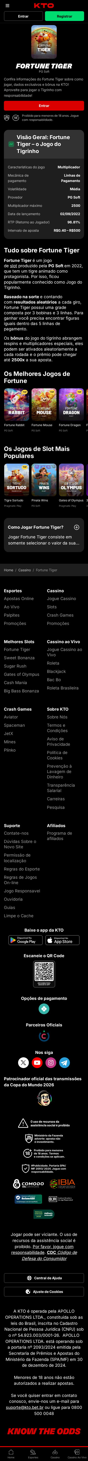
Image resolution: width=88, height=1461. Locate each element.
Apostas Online (19, 598)
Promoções (15, 623)
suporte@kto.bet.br (25, 1407)
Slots (52, 606)
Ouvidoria (13, 899)
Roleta (53, 663)
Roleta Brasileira (63, 688)
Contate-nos (16, 833)
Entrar (23, 16)
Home (8, 570)
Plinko (10, 750)
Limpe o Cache (18, 915)
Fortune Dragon (70, 425)
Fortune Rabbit (14, 425)
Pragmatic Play (13, 505)
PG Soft (8, 430)
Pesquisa (56, 807)
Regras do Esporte (22, 869)
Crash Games (60, 615)
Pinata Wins (40, 500)
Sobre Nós (57, 717)
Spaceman (14, 725)
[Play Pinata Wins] (44, 480)
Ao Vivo (11, 606)
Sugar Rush (15, 666)
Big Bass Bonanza (21, 690)
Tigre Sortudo (13, 500)
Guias (9, 907)
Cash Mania (15, 682)
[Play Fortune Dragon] (71, 404)
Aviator (11, 717)
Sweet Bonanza (19, 657)
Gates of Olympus (71, 500)
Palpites (12, 615)
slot (13, 265)
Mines (10, 741)
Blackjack (56, 671)
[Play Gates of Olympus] (71, 480)
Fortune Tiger (17, 649)
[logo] (44, 5)
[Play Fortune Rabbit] (16, 404)
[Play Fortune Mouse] (44, 404)
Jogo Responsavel (22, 890)
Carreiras (56, 798)
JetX (8, 733)
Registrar (64, 16)
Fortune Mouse (42, 425)
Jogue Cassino (61, 598)
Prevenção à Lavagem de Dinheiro (59, 771)
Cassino (24, 570)
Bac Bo (54, 679)
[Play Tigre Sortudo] (16, 480)
